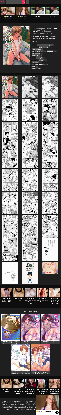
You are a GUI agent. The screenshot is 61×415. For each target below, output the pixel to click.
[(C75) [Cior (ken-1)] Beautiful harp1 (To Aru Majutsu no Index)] (40, 357)
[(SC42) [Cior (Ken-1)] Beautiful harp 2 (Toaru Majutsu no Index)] (20, 357)
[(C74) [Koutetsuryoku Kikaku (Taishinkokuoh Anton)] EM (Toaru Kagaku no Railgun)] (10, 327)
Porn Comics (28, 412)
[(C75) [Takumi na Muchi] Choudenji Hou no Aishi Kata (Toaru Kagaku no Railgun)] (30, 327)
